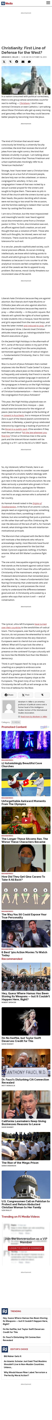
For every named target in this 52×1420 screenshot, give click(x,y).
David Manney (8, 1044)
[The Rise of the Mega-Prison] (26, 1145)
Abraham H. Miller (10, 57)
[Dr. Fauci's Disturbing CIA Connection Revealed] (26, 1062)
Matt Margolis (8, 1086)
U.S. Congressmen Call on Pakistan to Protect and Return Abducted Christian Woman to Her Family (26, 1204)
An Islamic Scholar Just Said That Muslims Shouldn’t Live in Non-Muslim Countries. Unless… (25, 1364)
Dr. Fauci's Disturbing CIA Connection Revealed (25, 1081)
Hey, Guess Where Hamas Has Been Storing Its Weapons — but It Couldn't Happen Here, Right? (26, 996)
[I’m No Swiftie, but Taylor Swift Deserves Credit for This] (26, 1021)
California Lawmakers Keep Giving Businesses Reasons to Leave (24, 1123)
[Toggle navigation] (48, 3)
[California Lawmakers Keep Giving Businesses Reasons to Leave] (26, 1104)
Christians (25, 103)
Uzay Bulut (7, 1210)
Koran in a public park (16, 429)
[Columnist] (10, 706)
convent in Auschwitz (13, 415)
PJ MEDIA (16, 722)
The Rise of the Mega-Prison (20, 1162)
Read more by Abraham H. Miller (34, 716)
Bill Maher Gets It (12, 1356)
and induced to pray (34, 325)
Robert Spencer (9, 1002)
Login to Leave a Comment (26, 1248)
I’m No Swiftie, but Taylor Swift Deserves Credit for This (21, 1039)
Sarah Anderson (9, 1166)
